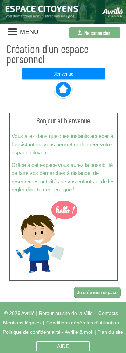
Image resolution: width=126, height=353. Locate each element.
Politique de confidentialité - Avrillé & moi (47, 332)
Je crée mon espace (97, 292)
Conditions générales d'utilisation (82, 322)
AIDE (63, 346)
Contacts (108, 313)
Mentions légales (22, 322)
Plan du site (110, 332)
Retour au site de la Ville (66, 313)
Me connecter (97, 32)
